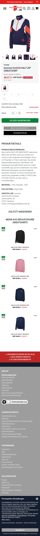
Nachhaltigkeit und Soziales (12, 467)
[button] (5, 8)
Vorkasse (5, 493)
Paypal (4, 480)
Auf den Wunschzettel (21, 128)
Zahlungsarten (7, 383)
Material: (6, 185)
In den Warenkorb (20, 120)
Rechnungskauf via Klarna (11, 490)
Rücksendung (7, 388)
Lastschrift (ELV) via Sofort (11, 485)
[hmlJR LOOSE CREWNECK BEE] (20, 268)
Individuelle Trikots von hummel (13, 429)
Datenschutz (6, 457)
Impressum (6, 449)
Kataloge (5, 419)
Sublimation (6, 426)
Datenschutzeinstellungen (11, 395)
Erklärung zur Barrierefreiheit (12, 393)
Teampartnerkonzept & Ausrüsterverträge (17, 421)
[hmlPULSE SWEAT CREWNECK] (20, 239)
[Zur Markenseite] (6, 65)
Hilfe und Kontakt (8, 377)
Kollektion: (7, 189)
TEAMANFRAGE (20, 133)
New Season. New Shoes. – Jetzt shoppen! (20, 2)
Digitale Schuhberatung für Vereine (15, 437)
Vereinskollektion (8, 431)
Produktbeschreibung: (13, 150)
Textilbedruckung (8, 424)
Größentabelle (33, 107)
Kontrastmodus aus (19, 402)
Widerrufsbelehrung (9, 454)
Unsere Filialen (7, 462)
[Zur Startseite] (15, 8)
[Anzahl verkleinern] (13, 113)
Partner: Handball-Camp (11, 465)
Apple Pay (5, 483)
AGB (3, 452)
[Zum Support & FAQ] (28, 8)
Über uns (5, 460)
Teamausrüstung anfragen (12, 434)
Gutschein (5, 390)
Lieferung (5, 385)
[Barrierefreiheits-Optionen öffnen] (4, 402)
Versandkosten (7, 380)
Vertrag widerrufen (9, 375)
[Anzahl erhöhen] (19, 113)
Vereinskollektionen (9, 416)
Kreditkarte (6, 488)
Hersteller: (8, 193)
